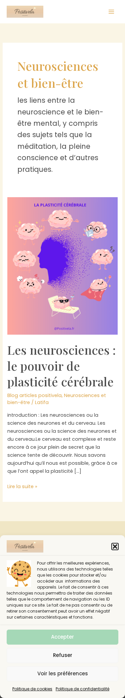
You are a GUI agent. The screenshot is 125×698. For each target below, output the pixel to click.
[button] (115, 546)
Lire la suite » (22, 486)
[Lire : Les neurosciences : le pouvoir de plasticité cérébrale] (62, 265)
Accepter (62, 636)
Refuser (62, 655)
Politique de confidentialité (82, 689)
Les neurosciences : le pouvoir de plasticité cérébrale (61, 365)
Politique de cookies (32, 689)
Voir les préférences (62, 673)
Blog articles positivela (34, 395)
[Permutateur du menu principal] (111, 12)
